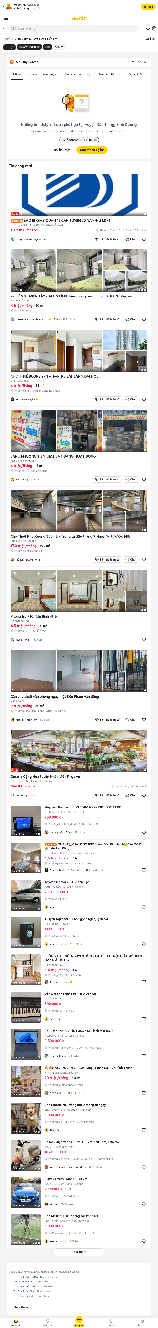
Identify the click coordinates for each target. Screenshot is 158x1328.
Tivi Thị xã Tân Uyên (24, 1295)
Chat (133, 239)
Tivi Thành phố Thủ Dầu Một (28, 1276)
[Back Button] (4, 28)
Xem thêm (79, 1252)
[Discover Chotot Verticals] (6, 18)
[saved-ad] (148, 28)
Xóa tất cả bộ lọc (92, 150)
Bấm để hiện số (108, 239)
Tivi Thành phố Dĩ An (24, 1291)
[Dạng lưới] (145, 74)
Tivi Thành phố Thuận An (26, 1286)
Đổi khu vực (62, 150)
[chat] (154, 28)
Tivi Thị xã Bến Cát (23, 1281)
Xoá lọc (150, 39)
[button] (3, 7)
